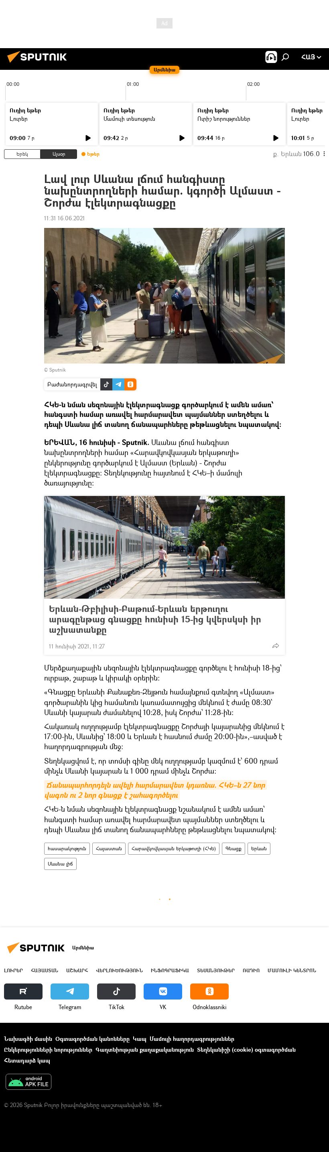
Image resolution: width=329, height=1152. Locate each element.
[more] (276, 646)
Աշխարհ (77, 970)
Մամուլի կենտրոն (292, 970)
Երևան (259, 848)
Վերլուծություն (119, 970)
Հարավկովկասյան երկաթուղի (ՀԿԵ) (174, 848)
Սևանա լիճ (60, 863)
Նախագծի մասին (28, 1038)
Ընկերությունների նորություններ (48, 1049)
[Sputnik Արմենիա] (39, 63)
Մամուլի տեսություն (129, 118)
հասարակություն (67, 848)
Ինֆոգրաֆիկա (170, 970)
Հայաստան (109, 848)
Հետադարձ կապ (27, 1060)
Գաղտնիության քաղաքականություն (144, 1049)
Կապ (139, 1038)
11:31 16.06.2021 (64, 218)
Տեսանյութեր (216, 970)
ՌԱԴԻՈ (251, 970)
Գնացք (233, 848)
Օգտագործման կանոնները (92, 1038)
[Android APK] (28, 1082)
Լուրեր (19, 118)
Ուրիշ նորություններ (223, 118)
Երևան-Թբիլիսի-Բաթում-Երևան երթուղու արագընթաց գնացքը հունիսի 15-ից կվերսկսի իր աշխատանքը (155, 619)
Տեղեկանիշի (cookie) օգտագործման (246, 1049)
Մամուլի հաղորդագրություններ (192, 1038)
